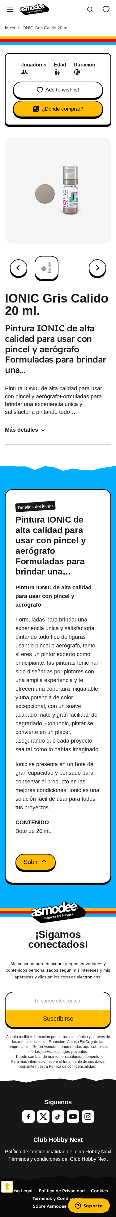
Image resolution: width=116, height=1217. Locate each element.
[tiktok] (58, 1116)
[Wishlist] (106, 9)
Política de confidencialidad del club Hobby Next (58, 1151)
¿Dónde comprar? (62, 109)
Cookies (99, 1191)
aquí (86, 1047)
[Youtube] (73, 1116)
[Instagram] (88, 1116)
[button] (46, 268)
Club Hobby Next (58, 1139)
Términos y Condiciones (58, 1198)
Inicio (10, 27)
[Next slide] (97, 268)
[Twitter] (43, 1116)
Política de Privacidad (62, 1191)
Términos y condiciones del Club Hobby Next (58, 1159)
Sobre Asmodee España (58, 1206)
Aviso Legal (20, 1191)
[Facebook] (28, 1116)
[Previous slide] (18, 268)
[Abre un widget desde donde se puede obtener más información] (89, 1206)
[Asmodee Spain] (34, 9)
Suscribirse (58, 1018)
